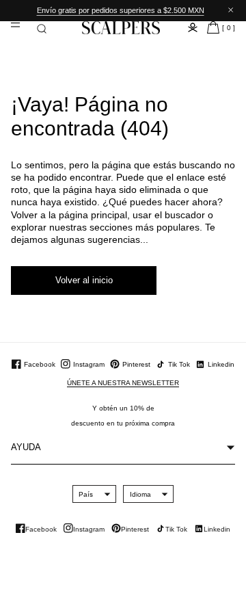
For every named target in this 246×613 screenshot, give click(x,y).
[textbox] (86, 494)
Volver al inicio (84, 280)
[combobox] (86, 494)
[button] (41, 29)
